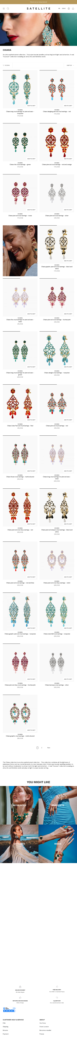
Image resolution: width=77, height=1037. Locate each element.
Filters (7, 65)
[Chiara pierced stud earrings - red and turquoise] (53, 588)
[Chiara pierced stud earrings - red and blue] (12, 380)
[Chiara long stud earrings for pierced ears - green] (20, 350)
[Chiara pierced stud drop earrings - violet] (57, 561)
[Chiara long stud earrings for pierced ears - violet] (30, 380)
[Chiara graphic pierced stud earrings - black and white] (27, 119)
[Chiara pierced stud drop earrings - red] (19, 380)
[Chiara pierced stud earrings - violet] (29, 119)
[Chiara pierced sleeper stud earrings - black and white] (62, 221)
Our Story (43, 1023)
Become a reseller (45, 1030)
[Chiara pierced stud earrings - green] (51, 221)
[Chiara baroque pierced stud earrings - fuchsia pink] (56, 588)
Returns (5, 1030)
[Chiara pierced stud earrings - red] (49, 221)
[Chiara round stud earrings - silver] (11, 119)
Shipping (5, 1027)
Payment (6, 1034)
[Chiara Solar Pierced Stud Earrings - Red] (56, 221)
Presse (42, 1034)
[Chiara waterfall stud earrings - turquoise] (21, 380)
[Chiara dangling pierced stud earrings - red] (13, 119)
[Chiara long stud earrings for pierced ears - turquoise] (20, 89)
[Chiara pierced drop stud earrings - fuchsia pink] (17, 380)
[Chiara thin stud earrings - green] (16, 119)
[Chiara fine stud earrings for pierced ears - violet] (67, 221)
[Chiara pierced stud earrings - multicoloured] (60, 221)
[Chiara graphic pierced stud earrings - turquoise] (28, 380)
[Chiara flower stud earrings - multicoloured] (24, 380)
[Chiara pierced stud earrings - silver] (57, 193)
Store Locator (44, 1027)
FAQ (4, 1023)
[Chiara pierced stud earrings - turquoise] (65, 221)
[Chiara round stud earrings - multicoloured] (25, 119)
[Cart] (73, 8)
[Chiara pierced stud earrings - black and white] (26, 380)
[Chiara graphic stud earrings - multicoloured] (58, 588)
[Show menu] (4, 8)
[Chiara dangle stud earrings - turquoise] (58, 221)
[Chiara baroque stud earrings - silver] (10, 380)
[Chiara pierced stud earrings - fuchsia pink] (53, 221)
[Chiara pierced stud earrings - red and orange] (20, 119)
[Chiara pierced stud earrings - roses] (18, 119)
